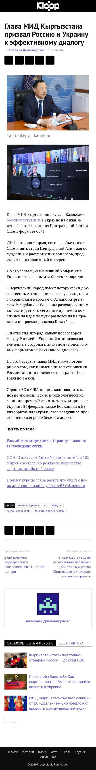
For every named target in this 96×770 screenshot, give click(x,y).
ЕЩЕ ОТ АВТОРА (71, 643)
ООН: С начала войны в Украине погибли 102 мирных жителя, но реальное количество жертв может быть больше (48, 463)
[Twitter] (19, 60)
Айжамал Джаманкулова (26, 50)
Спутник (80, 752)
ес (45, 505)
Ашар (44, 757)
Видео (42, 752)
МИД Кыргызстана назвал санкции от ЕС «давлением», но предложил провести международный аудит (59, 703)
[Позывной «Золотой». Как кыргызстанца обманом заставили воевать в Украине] (15, 682)
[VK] (29, 60)
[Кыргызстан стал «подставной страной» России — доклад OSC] (15, 660)
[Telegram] (39, 60)
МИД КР (57, 505)
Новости (12, 752)
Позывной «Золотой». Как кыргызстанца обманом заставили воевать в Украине (59, 681)
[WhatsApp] (50, 60)
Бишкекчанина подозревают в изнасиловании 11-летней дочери (24, 564)
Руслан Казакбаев (18, 510)
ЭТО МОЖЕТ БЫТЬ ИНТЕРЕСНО (30, 643)
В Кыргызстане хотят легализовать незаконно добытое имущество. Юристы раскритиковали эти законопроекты (72, 566)
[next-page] (14, 720)
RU (54, 757)
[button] (7, 6)
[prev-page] (7, 720)
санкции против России (50, 510)
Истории (28, 752)
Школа (66, 752)
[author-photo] (48, 614)
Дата (54, 752)
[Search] (89, 6)
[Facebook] (8, 60)
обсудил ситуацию (24, 220)
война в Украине (28, 505)
